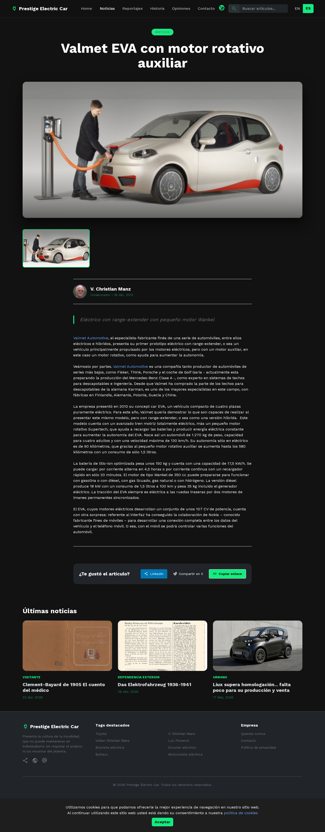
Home (86, 8)
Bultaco (101, 754)
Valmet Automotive (90, 338)
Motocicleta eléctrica (185, 754)
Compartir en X (188, 573)
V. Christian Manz (181, 734)
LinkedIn (153, 573)
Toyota (101, 734)
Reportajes (132, 8)
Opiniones (181, 8)
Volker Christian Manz (112, 740)
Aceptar (162, 822)
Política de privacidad (258, 747)
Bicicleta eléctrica (109, 747)
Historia (157, 8)
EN (297, 8)
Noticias (107, 8)
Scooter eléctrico (182, 747)
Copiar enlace (227, 573)
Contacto (206, 8)
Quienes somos (253, 734)
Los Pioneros (178, 740)
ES (308, 8)
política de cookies (241, 813)
